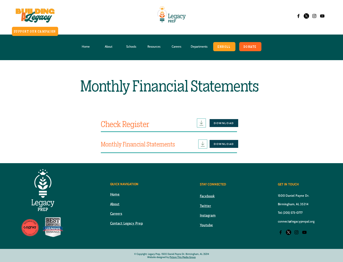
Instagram (208, 215)
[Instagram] (314, 16)
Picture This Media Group (183, 257)
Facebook (207, 196)
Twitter (205, 206)
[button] (108, 46)
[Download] (201, 122)
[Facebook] (298, 16)
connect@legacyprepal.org (296, 221)
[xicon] (306, 16)
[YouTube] (322, 16)
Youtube (206, 225)
